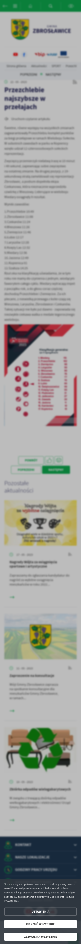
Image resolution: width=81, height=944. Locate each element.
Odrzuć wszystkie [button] (40, 924)
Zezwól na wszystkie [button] (40, 937)
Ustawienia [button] (40, 911)
